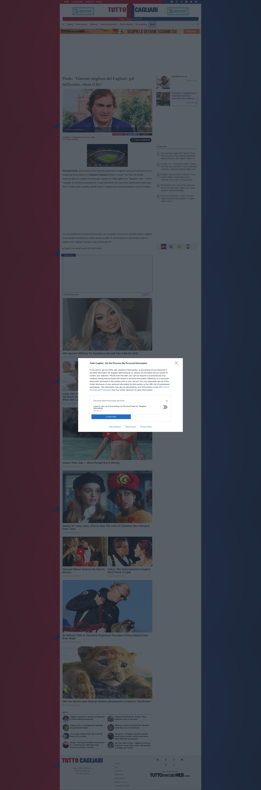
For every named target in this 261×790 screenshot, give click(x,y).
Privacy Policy (146, 427)
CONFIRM (111, 417)
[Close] (177, 363)
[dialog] (130, 395)
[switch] (163, 407)
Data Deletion (115, 427)
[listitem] (131, 400)
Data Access (130, 427)
